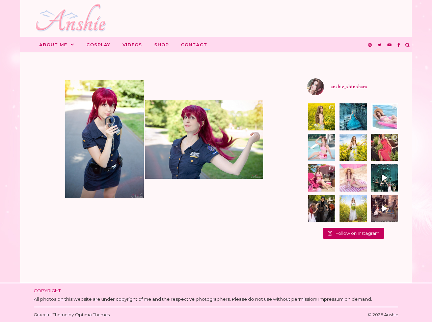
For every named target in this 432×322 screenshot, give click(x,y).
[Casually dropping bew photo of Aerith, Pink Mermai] (321, 177)
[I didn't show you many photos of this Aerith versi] (384, 147)
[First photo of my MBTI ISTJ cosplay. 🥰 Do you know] (353, 116)
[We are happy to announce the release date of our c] (384, 208)
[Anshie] (73, 18)
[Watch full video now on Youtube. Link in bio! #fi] (384, 177)
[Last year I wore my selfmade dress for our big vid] (353, 208)
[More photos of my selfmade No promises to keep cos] (321, 116)
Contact (194, 44)
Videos (132, 44)
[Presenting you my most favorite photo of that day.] (353, 147)
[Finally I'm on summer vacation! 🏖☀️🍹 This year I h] (321, 147)
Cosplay (98, 44)
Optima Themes (92, 314)
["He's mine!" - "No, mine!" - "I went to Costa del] (321, 208)
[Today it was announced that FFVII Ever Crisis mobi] (353, 177)
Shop (161, 44)
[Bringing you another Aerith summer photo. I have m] (384, 116)
